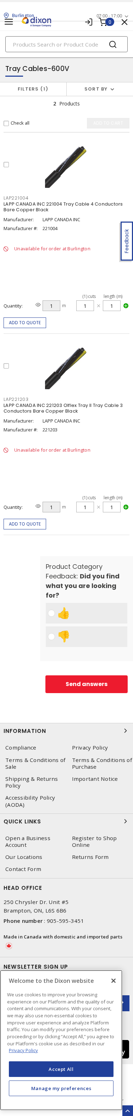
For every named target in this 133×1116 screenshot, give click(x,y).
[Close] (113, 981)
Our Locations (23, 857)
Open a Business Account (27, 841)
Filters (32, 89)
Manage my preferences (61, 1088)
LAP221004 (16, 198)
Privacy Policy (23, 1050)
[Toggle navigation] (9, 22)
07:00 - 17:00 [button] (109, 16)
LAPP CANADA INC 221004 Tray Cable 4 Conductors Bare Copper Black (63, 207)
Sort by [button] (96, 89)
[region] (61, 1040)
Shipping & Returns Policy (31, 782)
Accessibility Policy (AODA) (30, 801)
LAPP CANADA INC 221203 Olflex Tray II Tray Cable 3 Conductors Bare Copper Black (63, 408)
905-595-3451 (65, 920)
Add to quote (25, 323)
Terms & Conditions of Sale (35, 763)
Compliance (21, 747)
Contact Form (23, 869)
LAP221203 (16, 399)
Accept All (61, 1069)
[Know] (37, 304)
